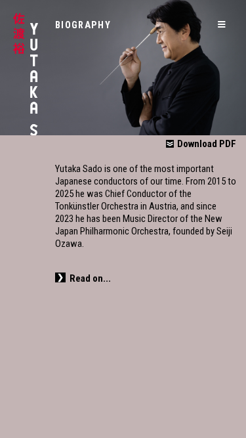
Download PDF (206, 144)
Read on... (90, 278)
